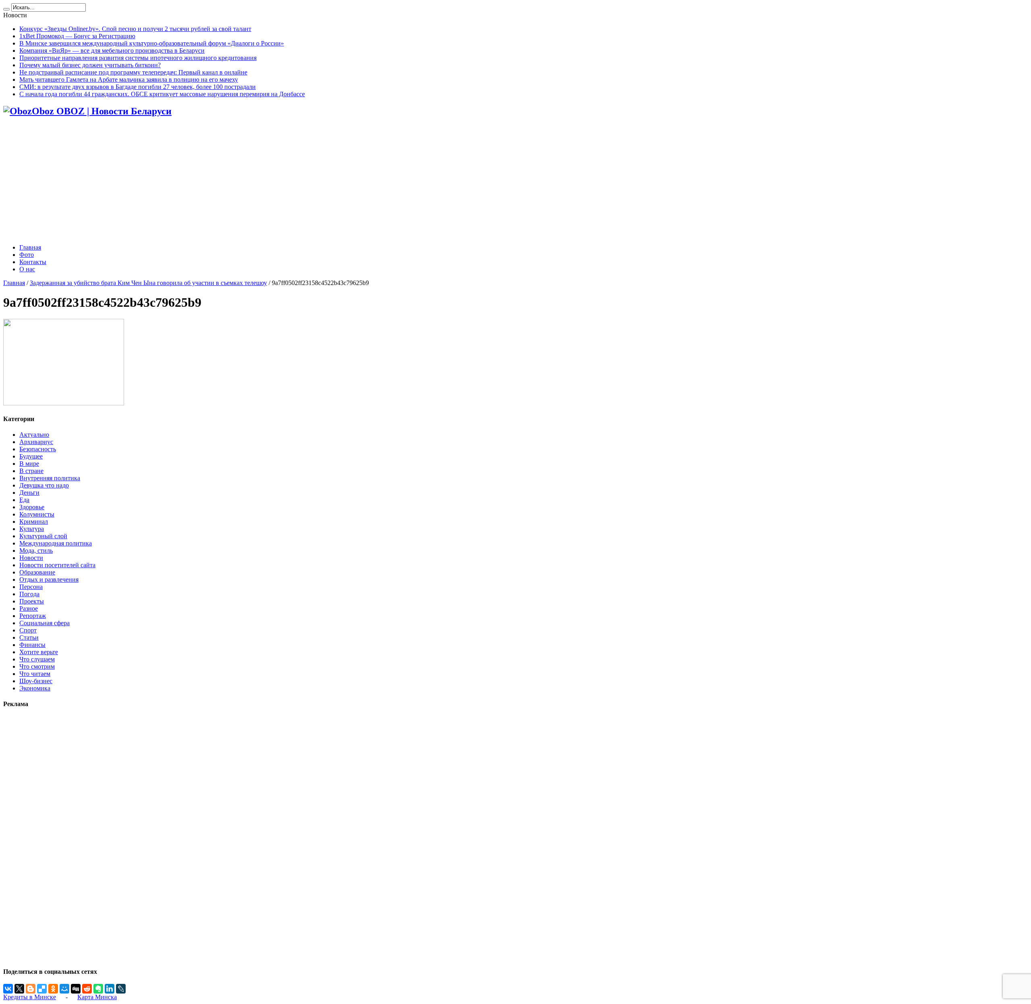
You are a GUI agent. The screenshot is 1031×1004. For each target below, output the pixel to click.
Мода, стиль (36, 550)
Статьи (29, 637)
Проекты (31, 601)
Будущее (31, 456)
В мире (29, 463)
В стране (31, 470)
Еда (24, 499)
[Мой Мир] (64, 989)
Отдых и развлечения (49, 579)
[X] (19, 989)
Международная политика (55, 543)
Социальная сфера (44, 623)
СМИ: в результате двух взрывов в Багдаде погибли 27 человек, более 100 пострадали (137, 86)
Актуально (34, 434)
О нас (27, 269)
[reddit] (87, 989)
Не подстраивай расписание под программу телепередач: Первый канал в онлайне (133, 72)
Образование (37, 572)
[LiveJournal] (121, 989)
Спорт (28, 630)
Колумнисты (36, 514)
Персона (31, 586)
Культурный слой (43, 536)
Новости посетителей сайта (57, 565)
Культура (31, 528)
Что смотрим (37, 666)
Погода (29, 594)
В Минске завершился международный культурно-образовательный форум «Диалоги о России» (151, 43)
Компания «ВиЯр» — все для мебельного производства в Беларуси (112, 50)
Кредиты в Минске (29, 997)
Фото (26, 254)
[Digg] (76, 989)
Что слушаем (37, 659)
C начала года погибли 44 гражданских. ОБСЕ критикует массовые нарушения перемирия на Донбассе (162, 94)
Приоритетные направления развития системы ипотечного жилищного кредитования (138, 57)
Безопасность (37, 449)
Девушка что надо (44, 485)
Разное (28, 608)
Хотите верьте (38, 652)
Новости (31, 557)
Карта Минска (97, 997)
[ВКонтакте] (8, 989)
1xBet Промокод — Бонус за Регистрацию (77, 36)
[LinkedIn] (109, 989)
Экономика (34, 688)
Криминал (33, 521)
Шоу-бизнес (35, 681)
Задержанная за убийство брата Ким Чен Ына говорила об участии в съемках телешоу (148, 282)
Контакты (32, 261)
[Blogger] (30, 989)
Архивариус (36, 441)
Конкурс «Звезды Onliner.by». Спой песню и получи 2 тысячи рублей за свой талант (135, 28)
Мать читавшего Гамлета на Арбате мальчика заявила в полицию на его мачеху (128, 79)
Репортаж (32, 615)
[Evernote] (98, 989)
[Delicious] (42, 989)
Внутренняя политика (49, 478)
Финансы (32, 644)
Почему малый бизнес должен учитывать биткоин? (90, 65)
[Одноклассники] (53, 989)
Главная (30, 247)
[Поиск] (6, 9)
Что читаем (34, 673)
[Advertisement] (515, 181)
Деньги (29, 492)
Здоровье (31, 507)
